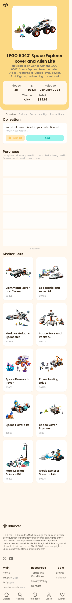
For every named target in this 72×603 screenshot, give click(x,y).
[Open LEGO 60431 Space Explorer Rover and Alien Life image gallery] (34, 28)
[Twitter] (4, 558)
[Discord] (11, 558)
